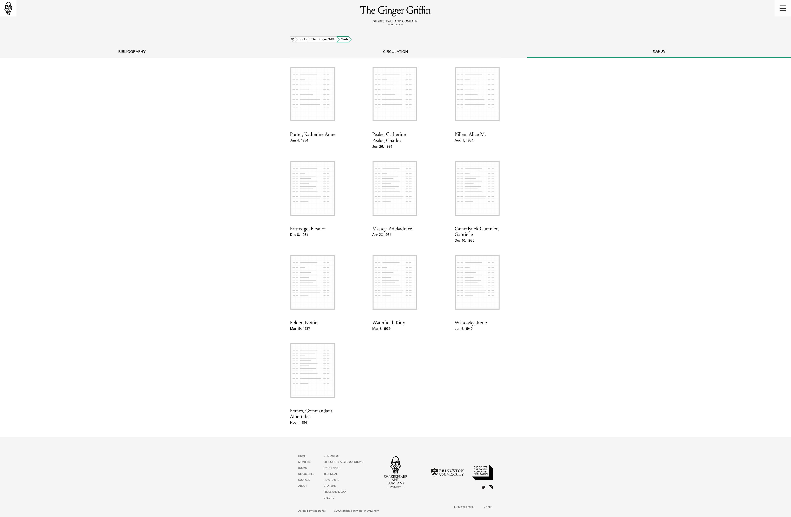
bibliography (132, 52)
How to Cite (331, 480)
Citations (330, 486)
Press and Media (335, 492)
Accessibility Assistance (312, 511)
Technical (331, 474)
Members (304, 462)
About (302, 486)
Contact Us (331, 456)
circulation (395, 52)
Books (303, 39)
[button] (783, 8)
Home (292, 39)
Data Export (332, 468)
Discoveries (306, 474)
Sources (304, 480)
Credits (329, 498)
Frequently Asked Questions (343, 462)
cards (659, 52)
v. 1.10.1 (488, 507)
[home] (8, 8)
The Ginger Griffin (324, 39)
